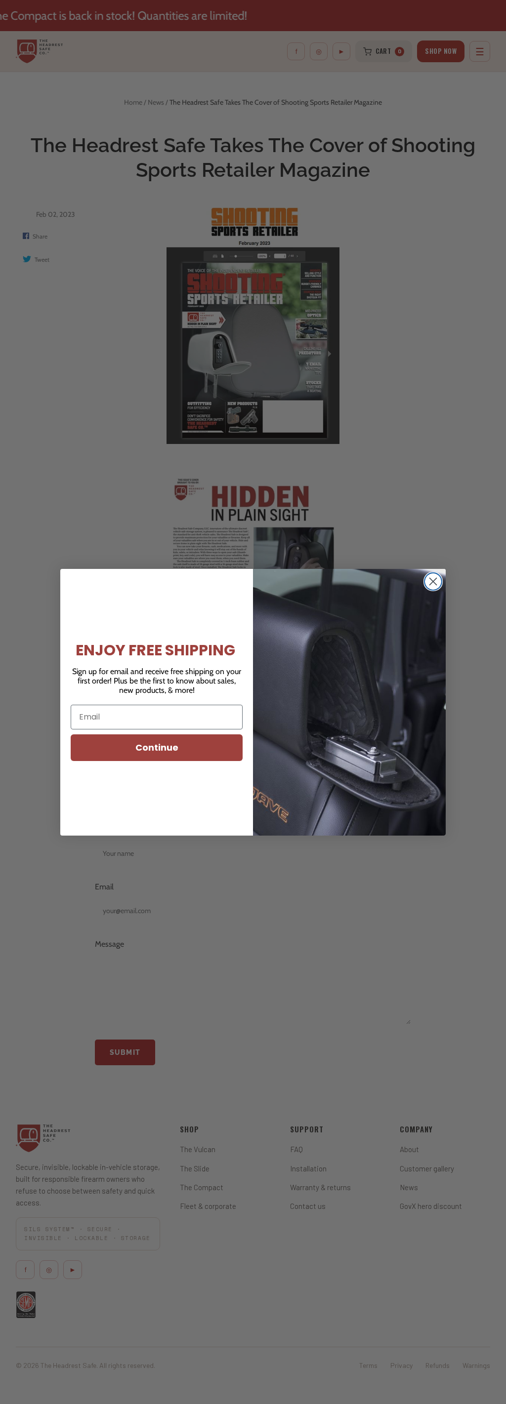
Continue (156, 747)
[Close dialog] (433, 581)
